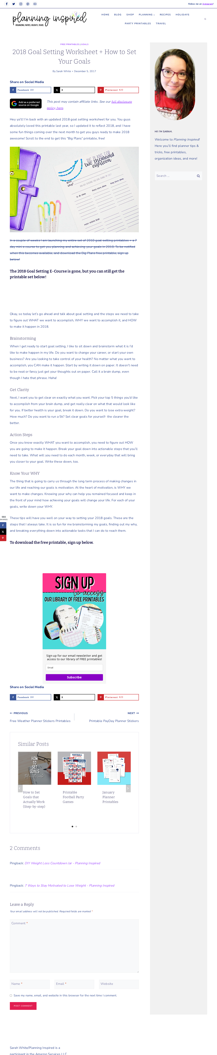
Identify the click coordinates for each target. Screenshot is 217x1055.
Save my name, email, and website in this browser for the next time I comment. (65, 995)
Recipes (165, 14)
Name (16, 984)
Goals (84, 44)
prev (20, 788)
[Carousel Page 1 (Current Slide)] (72, 826)
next (128, 788)
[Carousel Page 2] (76, 826)
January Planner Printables (110, 797)
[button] (154, 15)
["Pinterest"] (28, 4)
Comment (19, 923)
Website (107, 984)
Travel (161, 23)
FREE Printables (69, 44)
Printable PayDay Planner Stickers (114, 717)
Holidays (183, 14)
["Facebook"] (7, 4)
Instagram (207, 4)
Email (61, 984)
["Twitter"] (14, 4)
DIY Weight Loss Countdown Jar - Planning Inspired (62, 863)
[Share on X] (3, 532)
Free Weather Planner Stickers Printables (40, 717)
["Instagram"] (21, 4)
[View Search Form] (205, 19)
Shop (130, 14)
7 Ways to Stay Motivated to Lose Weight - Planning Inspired (69, 885)
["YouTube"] (35, 4)
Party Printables (138, 23)
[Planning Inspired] (49, 19)
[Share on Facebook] (3, 525)
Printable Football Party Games (73, 797)
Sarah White (63, 71)
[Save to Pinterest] (3, 538)
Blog (118, 14)
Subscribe (74, 677)
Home (105, 14)
